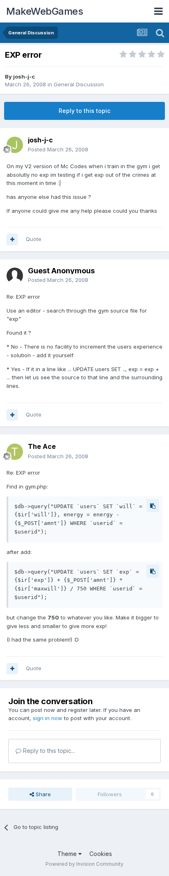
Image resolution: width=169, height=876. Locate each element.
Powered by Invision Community (84, 864)
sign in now (47, 718)
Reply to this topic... (48, 750)
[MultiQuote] (12, 239)
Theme (67, 853)
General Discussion (79, 84)
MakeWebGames (44, 11)
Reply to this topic (84, 110)
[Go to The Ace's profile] (15, 452)
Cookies (100, 853)
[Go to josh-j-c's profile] (15, 145)
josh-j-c (24, 76)
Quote (33, 239)
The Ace (42, 446)
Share (42, 794)
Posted (58, 149)
